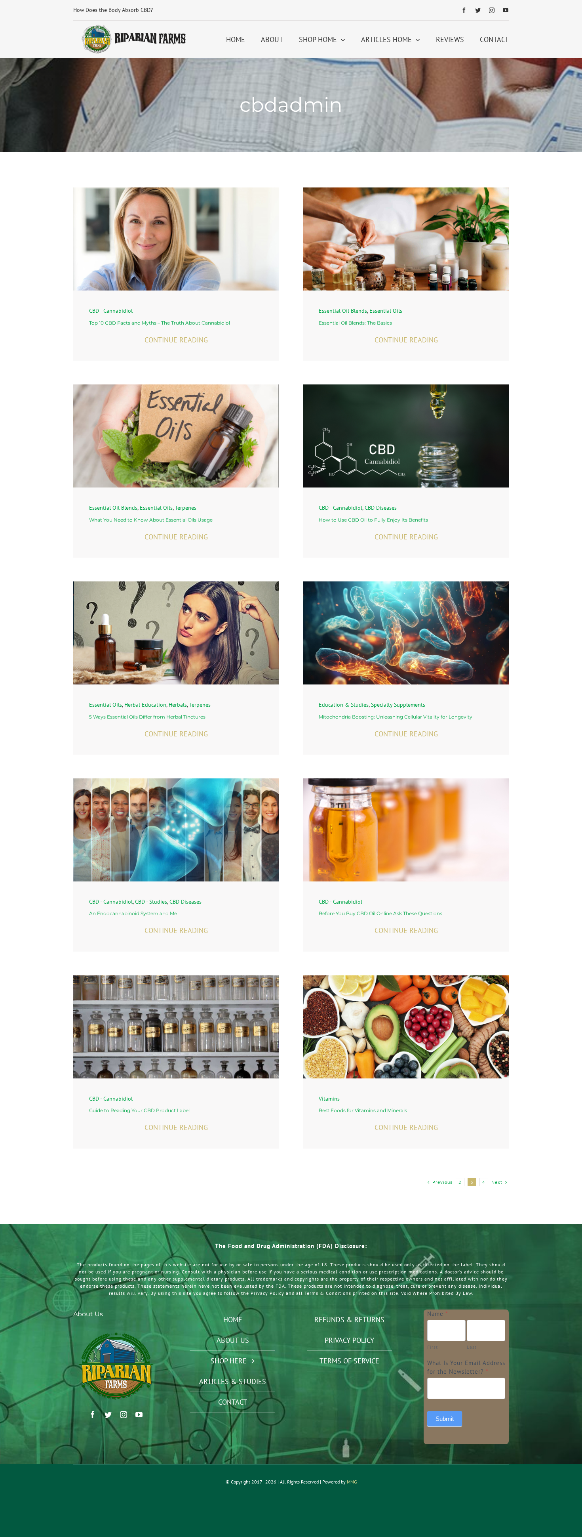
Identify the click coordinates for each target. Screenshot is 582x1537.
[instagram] (492, 10)
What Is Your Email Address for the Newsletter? (466, 1367)
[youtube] (506, 10)
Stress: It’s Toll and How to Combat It (117, 9)
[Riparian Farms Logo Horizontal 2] (132, 27)
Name (437, 1313)
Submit (445, 1418)
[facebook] (464, 10)
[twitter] (478, 10)
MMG (352, 1482)
